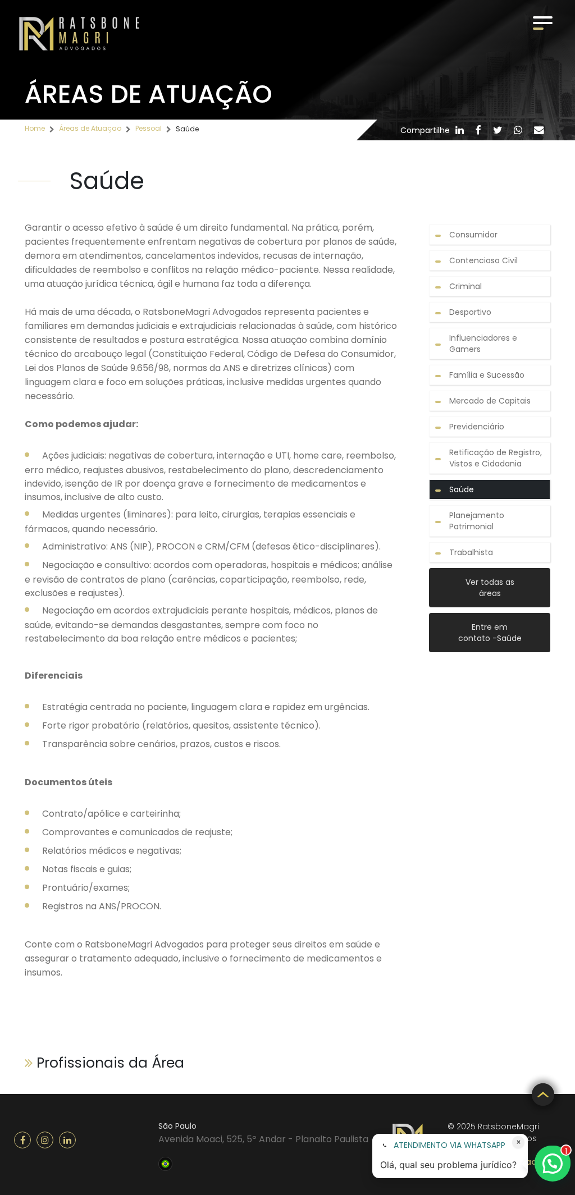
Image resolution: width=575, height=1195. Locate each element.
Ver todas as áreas (490, 587)
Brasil (165, 1162)
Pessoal (148, 128)
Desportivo (470, 312)
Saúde (461, 489)
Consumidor (473, 234)
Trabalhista (471, 552)
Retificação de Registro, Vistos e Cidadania (495, 458)
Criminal (465, 286)
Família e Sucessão (486, 375)
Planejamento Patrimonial (476, 521)
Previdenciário (476, 426)
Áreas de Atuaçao (90, 128)
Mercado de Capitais (490, 400)
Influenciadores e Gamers (483, 343)
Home (35, 128)
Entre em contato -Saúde (490, 632)
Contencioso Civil (483, 260)
